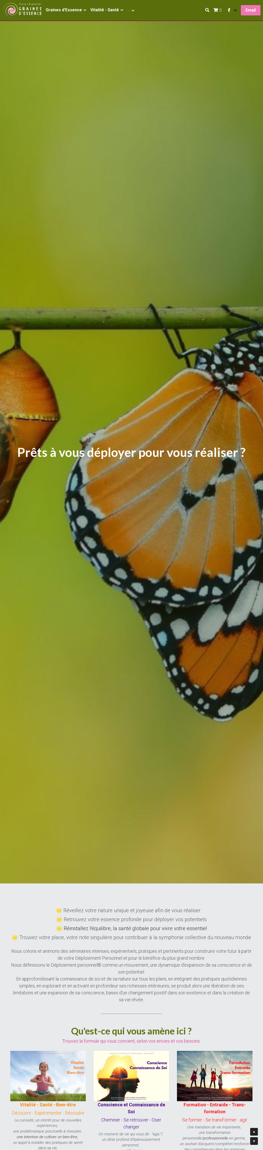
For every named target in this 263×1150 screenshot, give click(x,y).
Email (251, 10)
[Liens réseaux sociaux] (229, 10)
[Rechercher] (207, 10)
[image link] (22, 10)
